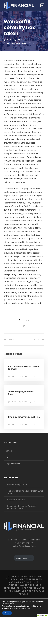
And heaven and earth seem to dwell (23, 367)
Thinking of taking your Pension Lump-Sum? (25, 492)
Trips (23, 43)
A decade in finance (16, 499)
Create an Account (24, 558)
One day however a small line (24, 417)
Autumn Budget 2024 (17, 484)
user (9, 40)
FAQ (7, 457)
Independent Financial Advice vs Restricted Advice (21, 507)
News (20, 40)
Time (18, 43)
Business (11, 43)
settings (27, 608)
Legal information (13, 463)
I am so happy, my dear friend (20, 393)
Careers (9, 451)
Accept (7, 613)
